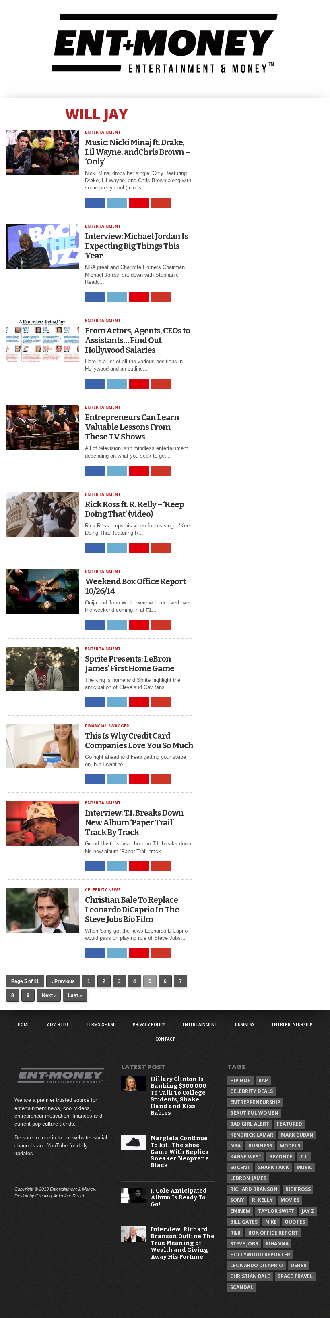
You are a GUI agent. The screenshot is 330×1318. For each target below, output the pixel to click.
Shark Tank (273, 1167)
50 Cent (240, 1167)
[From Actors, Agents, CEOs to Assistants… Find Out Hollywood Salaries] (42, 361)
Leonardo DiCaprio (256, 1265)
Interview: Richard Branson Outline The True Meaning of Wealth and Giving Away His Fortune (182, 1243)
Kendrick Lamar (251, 1134)
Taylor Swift (276, 1211)
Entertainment (200, 1024)
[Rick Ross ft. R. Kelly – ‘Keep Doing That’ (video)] (42, 534)
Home (23, 1024)
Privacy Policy (149, 1024)
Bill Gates (244, 1221)
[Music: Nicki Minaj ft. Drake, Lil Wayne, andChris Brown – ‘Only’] (42, 172)
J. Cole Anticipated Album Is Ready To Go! (179, 1198)
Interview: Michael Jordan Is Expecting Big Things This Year (136, 245)
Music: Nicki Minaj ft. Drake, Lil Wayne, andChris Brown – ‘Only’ (137, 152)
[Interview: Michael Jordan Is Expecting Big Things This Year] (42, 267)
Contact (165, 1039)
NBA (235, 1145)
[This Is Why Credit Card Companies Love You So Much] (42, 766)
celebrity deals (251, 1091)
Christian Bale (250, 1276)
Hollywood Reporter (260, 1254)
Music (304, 1167)
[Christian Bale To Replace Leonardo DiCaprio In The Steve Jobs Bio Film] (42, 930)
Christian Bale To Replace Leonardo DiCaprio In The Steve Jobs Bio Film (132, 909)
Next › (49, 995)
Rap (263, 1080)
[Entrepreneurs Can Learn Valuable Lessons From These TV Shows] (42, 448)
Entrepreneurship (292, 1024)
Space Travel (295, 1276)
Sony (237, 1200)
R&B (235, 1232)
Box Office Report (273, 1232)
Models (290, 1145)
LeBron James (248, 1178)
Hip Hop (240, 1080)
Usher (299, 1265)
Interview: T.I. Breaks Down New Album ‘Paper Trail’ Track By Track (134, 822)
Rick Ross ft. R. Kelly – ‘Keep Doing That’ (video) (134, 509)
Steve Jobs (244, 1243)
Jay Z (308, 1211)
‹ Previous (63, 981)
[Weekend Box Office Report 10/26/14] (42, 611)
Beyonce (281, 1156)
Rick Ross (298, 1189)
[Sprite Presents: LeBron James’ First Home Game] (42, 689)
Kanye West (246, 1156)
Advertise (58, 1024)
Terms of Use (101, 1024)
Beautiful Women (254, 1113)
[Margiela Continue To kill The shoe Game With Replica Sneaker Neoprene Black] (133, 1148)
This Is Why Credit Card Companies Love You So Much (139, 740)
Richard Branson (254, 1189)
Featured (289, 1123)
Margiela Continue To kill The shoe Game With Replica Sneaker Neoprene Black (180, 1152)
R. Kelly (262, 1200)
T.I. (304, 1156)
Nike (271, 1221)
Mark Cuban (297, 1134)
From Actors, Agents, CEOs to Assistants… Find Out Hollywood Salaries (137, 340)
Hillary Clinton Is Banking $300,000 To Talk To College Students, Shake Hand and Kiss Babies (178, 1096)
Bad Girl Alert (249, 1123)
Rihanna (277, 1243)
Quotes (295, 1221)
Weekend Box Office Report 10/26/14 (135, 586)
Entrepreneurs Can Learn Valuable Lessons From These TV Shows (132, 426)
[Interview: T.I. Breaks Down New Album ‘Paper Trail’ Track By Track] (42, 843)
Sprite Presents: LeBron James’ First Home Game (129, 663)
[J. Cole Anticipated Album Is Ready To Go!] (133, 1201)
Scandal (241, 1287)
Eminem (240, 1211)
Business (244, 1024)
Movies (289, 1200)
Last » (75, 995)
